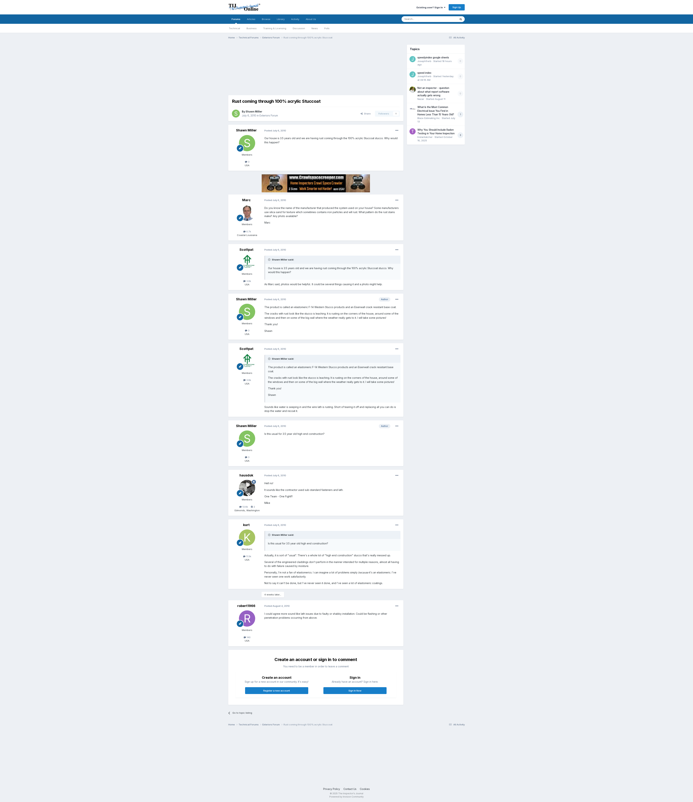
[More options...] (396, 130)
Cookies (365, 788)
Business (252, 28)
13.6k (245, 506)
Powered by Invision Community (346, 796)
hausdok (246, 475)
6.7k (248, 231)
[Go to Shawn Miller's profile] (236, 114)
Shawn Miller (254, 111)
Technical (234, 28)
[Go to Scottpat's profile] (247, 262)
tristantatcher (425, 137)
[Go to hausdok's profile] (247, 488)
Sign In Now (354, 690)
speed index (424, 72)
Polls (327, 28)
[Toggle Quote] (269, 259)
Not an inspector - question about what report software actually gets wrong (433, 92)
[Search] (461, 19)
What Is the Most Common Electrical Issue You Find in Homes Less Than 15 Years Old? (435, 111)
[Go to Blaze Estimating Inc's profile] (412, 109)
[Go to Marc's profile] (247, 213)
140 (248, 637)
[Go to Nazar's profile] (412, 90)
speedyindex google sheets (433, 57)
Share (367, 113)
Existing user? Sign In (430, 7)
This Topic (446, 19)
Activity (295, 19)
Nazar (420, 99)
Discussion (299, 28)
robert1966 (246, 606)
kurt (246, 525)
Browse (266, 19)
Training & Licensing (274, 28)
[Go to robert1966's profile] (247, 618)
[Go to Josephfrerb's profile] (412, 59)
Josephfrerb (424, 61)
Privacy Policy (331, 788)
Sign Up (456, 7)
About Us (311, 19)
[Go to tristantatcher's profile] (412, 131)
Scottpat (246, 249)
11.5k (248, 556)
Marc (246, 200)
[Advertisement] (294, 70)
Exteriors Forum (269, 115)
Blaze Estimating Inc (428, 118)
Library (281, 19)
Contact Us (349, 788)
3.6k (248, 281)
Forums (236, 19)
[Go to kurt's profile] (247, 537)
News (314, 28)
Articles (251, 19)
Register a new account (276, 690)
